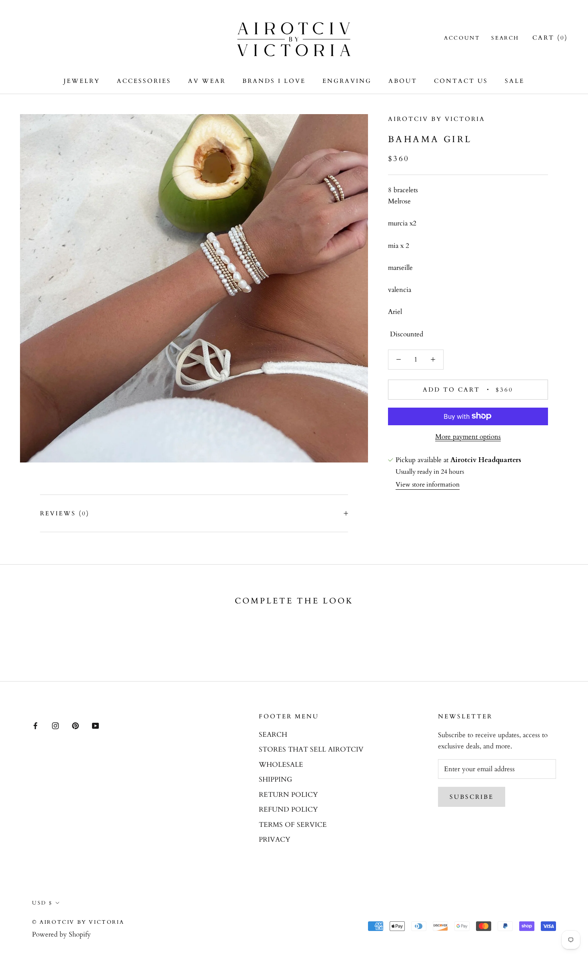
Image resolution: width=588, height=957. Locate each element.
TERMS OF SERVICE (293, 824)
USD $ (42, 903)
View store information (428, 484)
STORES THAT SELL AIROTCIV (311, 749)
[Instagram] (55, 725)
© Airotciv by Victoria (78, 922)
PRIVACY (274, 839)
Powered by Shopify (61, 934)
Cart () (550, 38)
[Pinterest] (75, 725)
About (402, 81)
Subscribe (472, 797)
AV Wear (207, 81)
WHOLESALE (281, 764)
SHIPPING (275, 779)
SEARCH (273, 734)
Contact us (461, 81)
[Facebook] (35, 725)
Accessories (144, 81)
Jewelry (82, 81)
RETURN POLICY (288, 794)
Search (505, 38)
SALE (514, 81)
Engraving (347, 81)
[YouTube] (95, 725)
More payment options (468, 436)
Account (462, 38)
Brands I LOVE (274, 81)
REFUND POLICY (288, 809)
